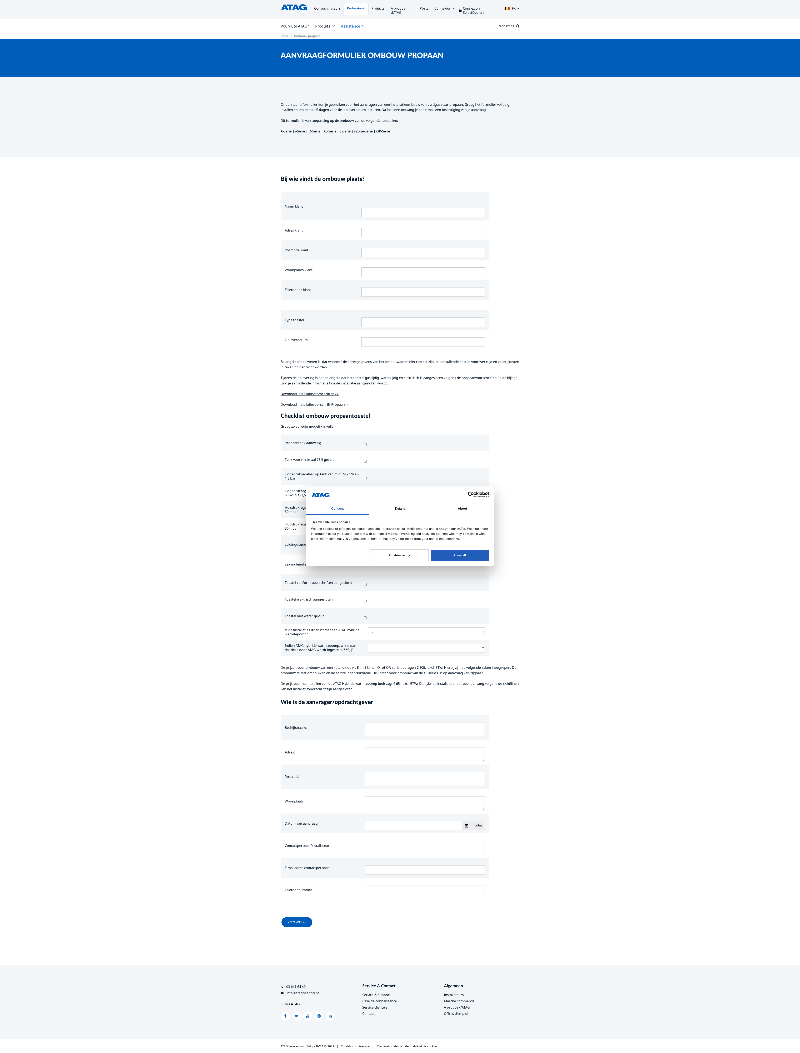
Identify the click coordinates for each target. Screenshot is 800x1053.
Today (477, 825)
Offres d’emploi (456, 1013)
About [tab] (462, 508)
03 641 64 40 (296, 986)
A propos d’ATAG (457, 1007)
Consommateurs (327, 8)
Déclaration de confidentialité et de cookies (407, 1046)
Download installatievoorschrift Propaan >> (315, 404)
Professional (356, 8)
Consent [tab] (337, 508)
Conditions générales (356, 1046)
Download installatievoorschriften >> (310, 394)
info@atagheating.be (303, 993)
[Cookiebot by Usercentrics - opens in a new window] (471, 495)
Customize (397, 555)
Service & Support (376, 995)
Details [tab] (400, 508)
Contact (368, 1013)
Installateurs (454, 995)
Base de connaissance (379, 1001)
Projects (377, 8)
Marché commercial (459, 1001)
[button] (512, 7)
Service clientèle (375, 1007)
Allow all (459, 555)
